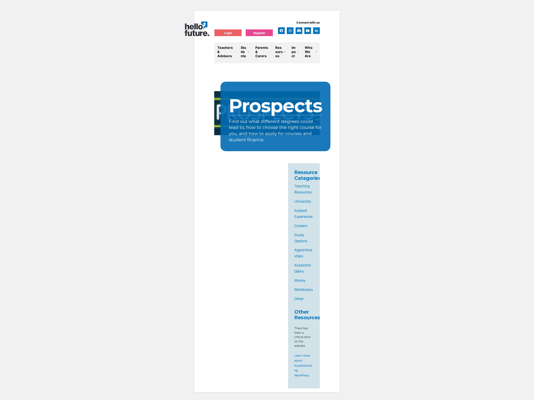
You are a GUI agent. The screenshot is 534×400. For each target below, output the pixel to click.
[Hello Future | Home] (197, 28)
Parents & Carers (261, 51)
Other (299, 299)
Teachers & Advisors (225, 51)
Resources (279, 51)
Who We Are (308, 51)
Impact (294, 51)
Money (300, 280)
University (302, 201)
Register (259, 33)
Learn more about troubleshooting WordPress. (303, 365)
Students (243, 51)
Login (228, 33)
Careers (300, 226)
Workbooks (303, 290)
